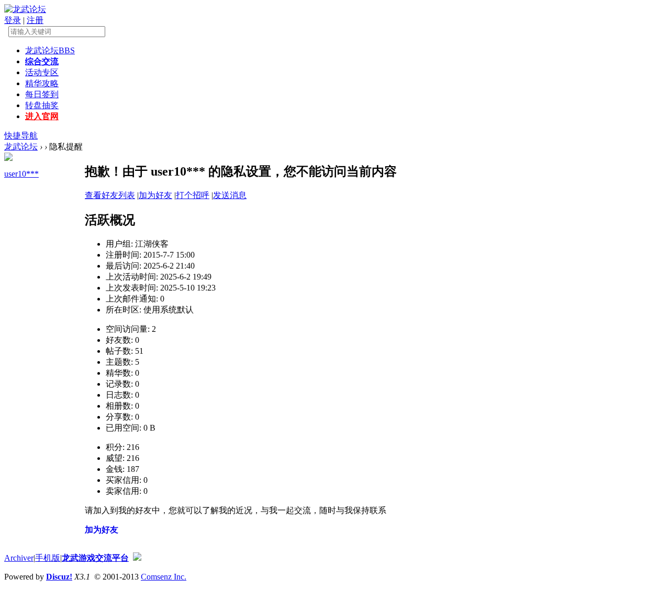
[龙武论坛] (25, 9)
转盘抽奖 (42, 105)
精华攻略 (42, 83)
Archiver (19, 557)
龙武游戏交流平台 (95, 557)
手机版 (47, 557)
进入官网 (42, 116)
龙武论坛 (50, 50)
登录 (12, 20)
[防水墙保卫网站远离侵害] (137, 557)
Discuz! (59, 576)
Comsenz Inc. (163, 576)
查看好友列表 (110, 195)
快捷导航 (21, 135)
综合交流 (42, 61)
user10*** (21, 173)
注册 (35, 20)
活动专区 (42, 72)
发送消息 (230, 195)
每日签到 (42, 94)
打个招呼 (192, 195)
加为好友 (155, 195)
